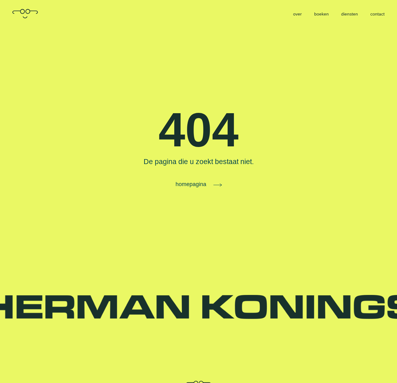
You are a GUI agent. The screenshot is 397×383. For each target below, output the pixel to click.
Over (297, 13)
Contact (377, 13)
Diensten (349, 13)
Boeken (321, 13)
